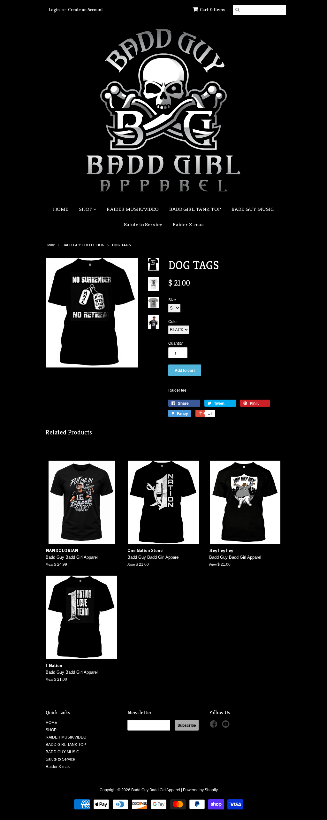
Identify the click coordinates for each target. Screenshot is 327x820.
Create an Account (85, 9)
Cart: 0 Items (212, 9)
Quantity (175, 343)
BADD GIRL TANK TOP (195, 209)
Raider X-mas (188, 224)
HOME (60, 209)
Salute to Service (143, 224)
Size (172, 300)
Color (173, 321)
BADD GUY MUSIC (253, 209)
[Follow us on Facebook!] (214, 726)
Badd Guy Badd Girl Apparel (155, 790)
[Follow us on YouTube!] (227, 726)
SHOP (86, 209)
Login (54, 9)
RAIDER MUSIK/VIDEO (133, 209)
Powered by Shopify (200, 790)
